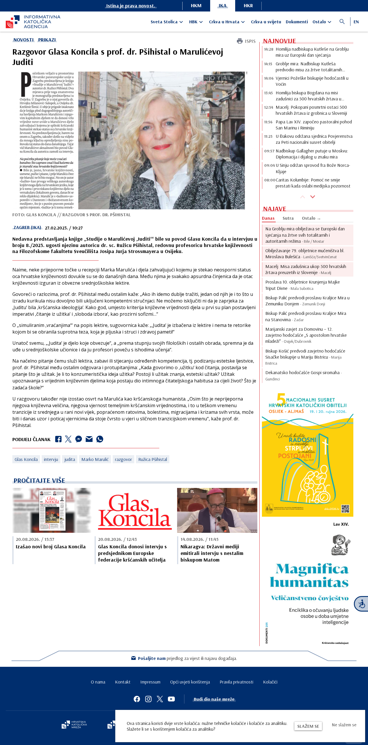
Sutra (288, 218)
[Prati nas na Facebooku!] (136, 699)
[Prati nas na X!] (159, 699)
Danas (268, 218)
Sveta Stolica (164, 21)
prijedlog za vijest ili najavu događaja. (187, 658)
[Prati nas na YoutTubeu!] (171, 699)
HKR (248, 5)
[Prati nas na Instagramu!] (148, 699)
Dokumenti (297, 21)
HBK (193, 21)
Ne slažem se (344, 724)
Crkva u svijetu (266, 21)
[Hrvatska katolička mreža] (74, 725)
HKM (196, 5)
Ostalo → (311, 218)
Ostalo (319, 21)
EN (356, 21)
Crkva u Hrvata (224, 21)
